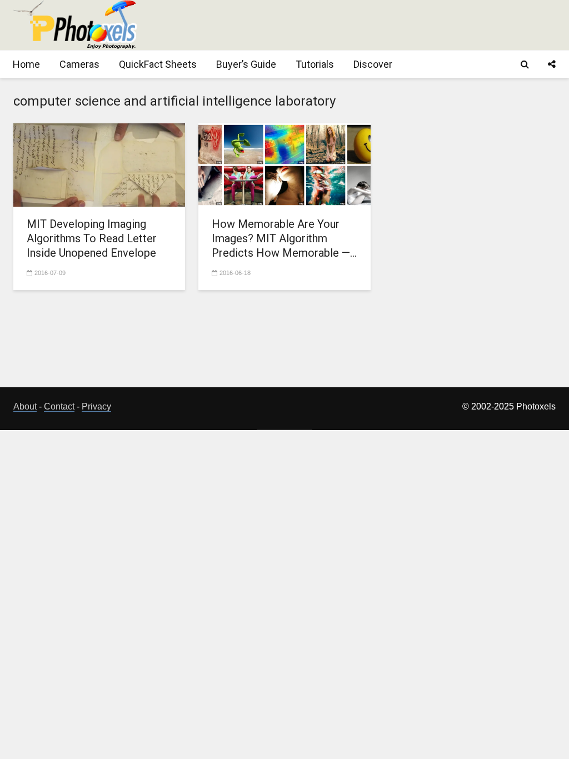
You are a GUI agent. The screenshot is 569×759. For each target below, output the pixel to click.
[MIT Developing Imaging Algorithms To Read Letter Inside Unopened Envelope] (99, 164)
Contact (59, 406)
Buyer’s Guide (246, 64)
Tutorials (315, 64)
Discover (372, 64)
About (25, 406)
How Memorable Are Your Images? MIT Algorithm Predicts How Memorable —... (284, 238)
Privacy (96, 406)
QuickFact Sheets (158, 64)
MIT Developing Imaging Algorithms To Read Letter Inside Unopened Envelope (92, 238)
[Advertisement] (353, 25)
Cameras (79, 64)
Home (26, 64)
